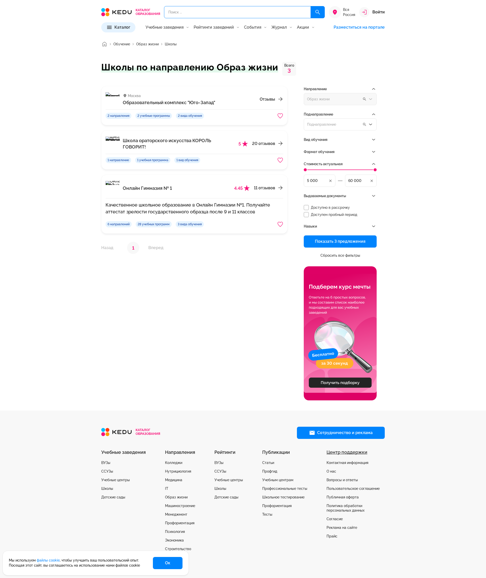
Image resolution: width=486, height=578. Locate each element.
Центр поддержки (347, 452)
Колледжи (173, 463)
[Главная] (104, 44)
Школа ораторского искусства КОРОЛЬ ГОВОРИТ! (167, 144)
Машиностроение (180, 506)
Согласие (335, 519)
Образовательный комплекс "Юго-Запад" (169, 102)
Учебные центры (115, 480)
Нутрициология (178, 471)
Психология (175, 532)
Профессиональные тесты (284, 489)
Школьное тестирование (283, 497)
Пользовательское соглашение (353, 489)
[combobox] (340, 124)
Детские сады (113, 497)
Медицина (173, 480)
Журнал (279, 27)
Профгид (269, 471)
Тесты (267, 514)
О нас (331, 471)
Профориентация (179, 523)
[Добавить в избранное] (280, 116)
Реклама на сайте (342, 528)
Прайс (332, 536)
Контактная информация (347, 463)
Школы (107, 489)
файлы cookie (48, 560)
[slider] (305, 170)
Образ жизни (176, 497)
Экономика (174, 540)
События (252, 27)
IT (166, 489)
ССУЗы (107, 471)
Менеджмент (176, 514)
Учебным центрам (277, 480)
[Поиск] (318, 12)
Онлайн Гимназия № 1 (147, 188)
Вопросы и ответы (342, 480)
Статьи (268, 463)
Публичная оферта (343, 497)
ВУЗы (105, 463)
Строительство (178, 549)
